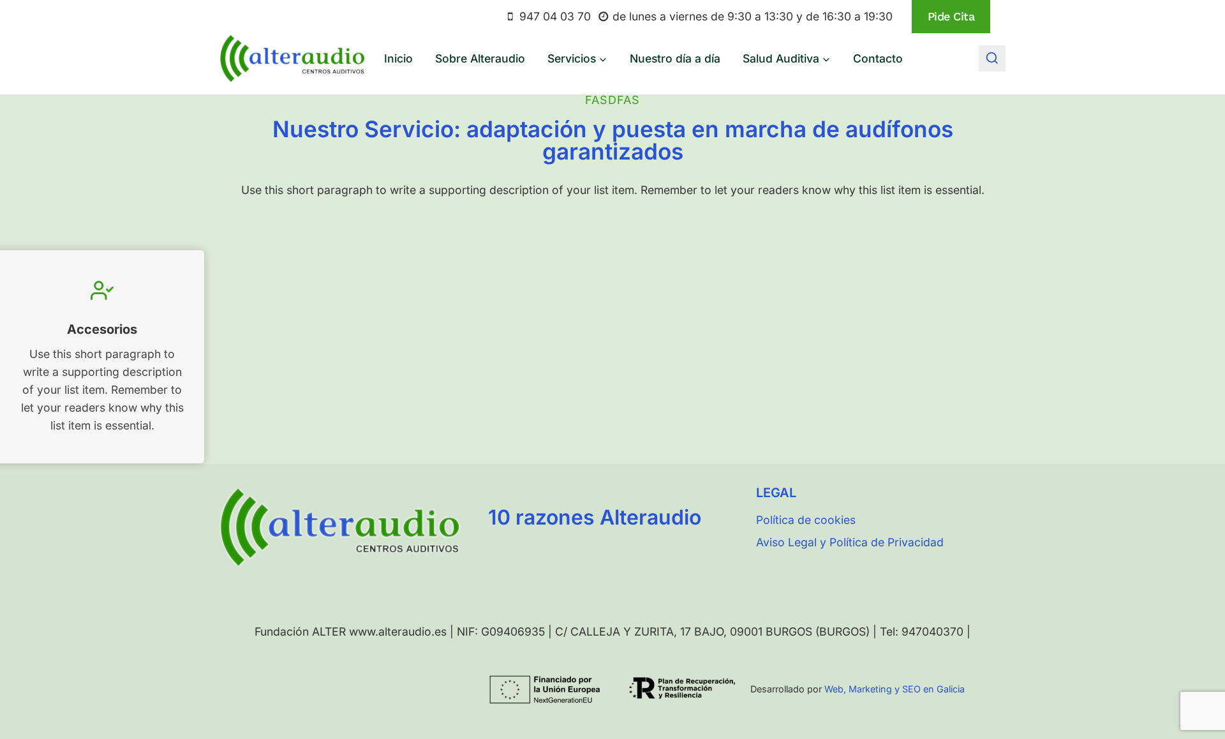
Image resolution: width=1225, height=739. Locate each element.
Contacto (878, 58)
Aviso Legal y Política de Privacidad (850, 542)
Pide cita (951, 16)
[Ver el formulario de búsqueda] (992, 58)
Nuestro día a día (675, 58)
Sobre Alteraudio (480, 58)
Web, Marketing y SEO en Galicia (894, 688)
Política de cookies (806, 519)
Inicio (398, 58)
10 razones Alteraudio (594, 517)
